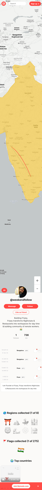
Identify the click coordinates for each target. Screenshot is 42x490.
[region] (21, 161)
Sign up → (35, 4)
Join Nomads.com (21, 486)
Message (12, 306)
